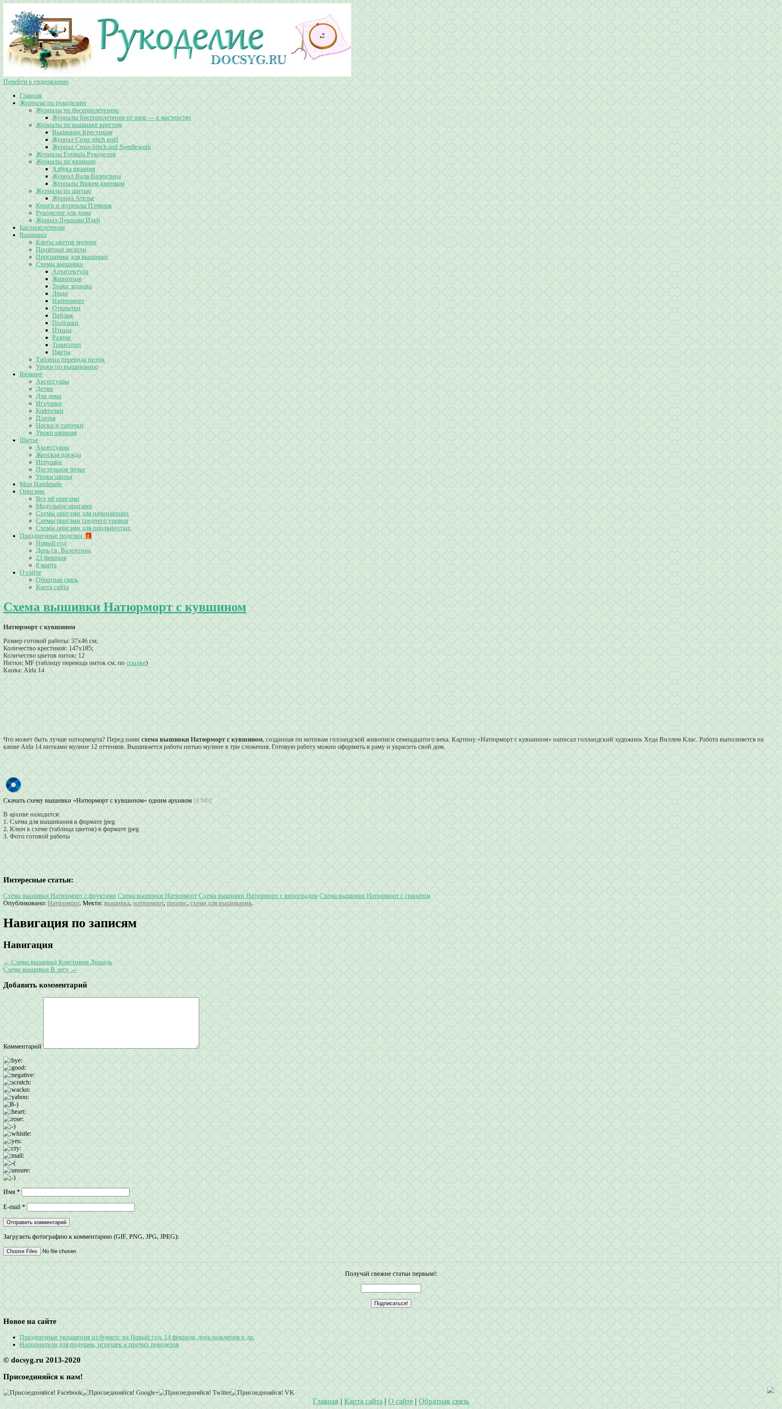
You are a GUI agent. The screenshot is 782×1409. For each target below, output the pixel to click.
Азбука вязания (73, 168)
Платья (45, 418)
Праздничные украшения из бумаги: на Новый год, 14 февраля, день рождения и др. (137, 1337)
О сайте (30, 572)
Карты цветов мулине (66, 242)
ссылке (136, 662)
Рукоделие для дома (63, 212)
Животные (67, 278)
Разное (61, 337)
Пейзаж (62, 315)
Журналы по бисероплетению (77, 110)
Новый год (51, 543)
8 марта (46, 565)
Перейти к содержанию (36, 81)
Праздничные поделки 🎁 (56, 535)
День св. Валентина (63, 550)
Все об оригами (57, 498)
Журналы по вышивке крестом (79, 124)
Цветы (61, 352)
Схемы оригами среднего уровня (82, 520)
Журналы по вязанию (66, 161)
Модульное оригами (64, 506)
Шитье (29, 440)
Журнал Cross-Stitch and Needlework (101, 146)
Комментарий (22, 1046)
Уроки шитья (54, 476)
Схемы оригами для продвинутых (83, 528)
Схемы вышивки (59, 264)
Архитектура (70, 271)
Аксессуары (52, 381)
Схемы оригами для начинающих (82, 513)
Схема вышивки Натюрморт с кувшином (124, 606)
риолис (177, 903)
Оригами (32, 491)
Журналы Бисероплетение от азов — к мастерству (121, 117)
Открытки (66, 308)
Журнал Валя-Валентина (86, 176)
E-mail (14, 1206)
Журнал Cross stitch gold (85, 139)
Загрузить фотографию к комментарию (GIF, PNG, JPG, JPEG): (91, 1236)
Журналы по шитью (63, 190)
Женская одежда (58, 454)
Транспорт (66, 344)
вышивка (117, 903)
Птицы (62, 330)
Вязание (31, 374)
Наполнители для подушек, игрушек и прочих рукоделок (99, 1344)
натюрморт (148, 903)
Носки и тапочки (59, 425)
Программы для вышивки (72, 256)
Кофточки (50, 410)
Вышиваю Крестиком (82, 132)
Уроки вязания (56, 432)
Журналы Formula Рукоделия (76, 154)
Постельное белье (60, 469)
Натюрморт (68, 300)
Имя (11, 1191)
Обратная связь (57, 579)
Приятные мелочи (61, 249)
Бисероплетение (42, 227)
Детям (44, 388)
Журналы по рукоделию (53, 102)
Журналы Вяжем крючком (88, 183)
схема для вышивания (220, 903)
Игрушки (49, 403)
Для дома (49, 396)
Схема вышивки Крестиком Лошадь (57, 962)
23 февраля (51, 557)
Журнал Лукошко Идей (68, 220)
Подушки (65, 322)
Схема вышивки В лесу (40, 969)
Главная (31, 95)
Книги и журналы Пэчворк (74, 205)
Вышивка (33, 234)
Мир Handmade (41, 484)
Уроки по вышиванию (67, 366)
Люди (60, 293)
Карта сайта (52, 587)
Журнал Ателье (73, 198)
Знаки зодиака (72, 286)
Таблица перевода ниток (70, 359)
